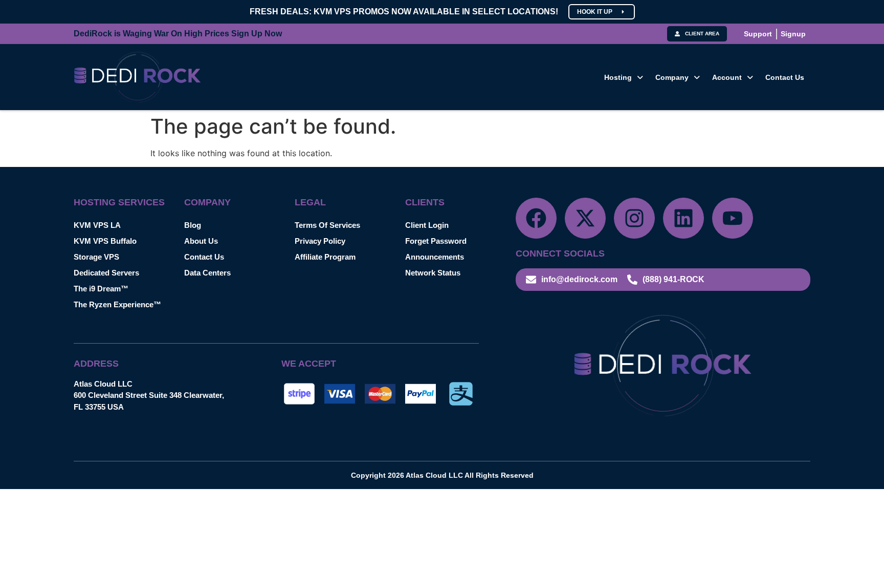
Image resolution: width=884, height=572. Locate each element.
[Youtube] (732, 218)
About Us (201, 241)
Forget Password (436, 241)
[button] (623, 77)
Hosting (618, 77)
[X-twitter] (585, 218)
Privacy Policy (320, 241)
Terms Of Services (327, 225)
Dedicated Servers (106, 272)
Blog (192, 225)
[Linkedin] (683, 218)
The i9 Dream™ (101, 288)
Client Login (427, 225)
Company (672, 77)
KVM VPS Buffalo (105, 241)
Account (727, 77)
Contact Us (784, 77)
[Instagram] (634, 218)
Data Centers (207, 272)
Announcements (434, 256)
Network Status (432, 272)
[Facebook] (536, 218)
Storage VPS (96, 256)
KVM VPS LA (97, 225)
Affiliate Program (325, 256)
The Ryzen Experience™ (117, 304)
